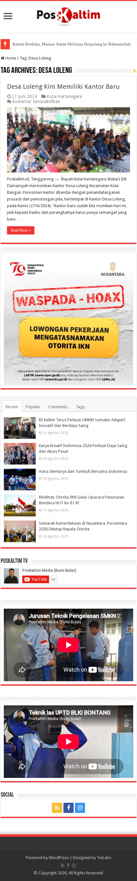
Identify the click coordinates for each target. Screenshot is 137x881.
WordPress (59, 857)
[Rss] (57, 808)
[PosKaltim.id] (68, 15)
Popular (33, 406)
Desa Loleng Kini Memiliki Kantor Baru (63, 86)
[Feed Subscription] (134, 70)
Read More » (21, 230)
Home (10, 58)
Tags (80, 406)
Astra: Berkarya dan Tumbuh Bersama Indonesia (83, 471)
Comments (58, 406)
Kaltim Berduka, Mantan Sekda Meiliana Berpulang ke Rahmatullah (71, 44)
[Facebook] (68, 808)
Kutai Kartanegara (64, 96)
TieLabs (104, 857)
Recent (12, 406)
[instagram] (80, 808)
